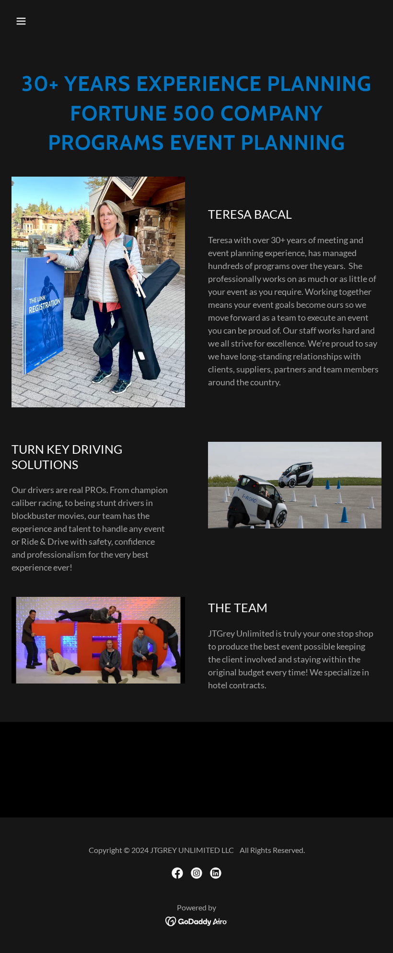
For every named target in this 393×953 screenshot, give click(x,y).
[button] (39, 21)
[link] (177, 873)
